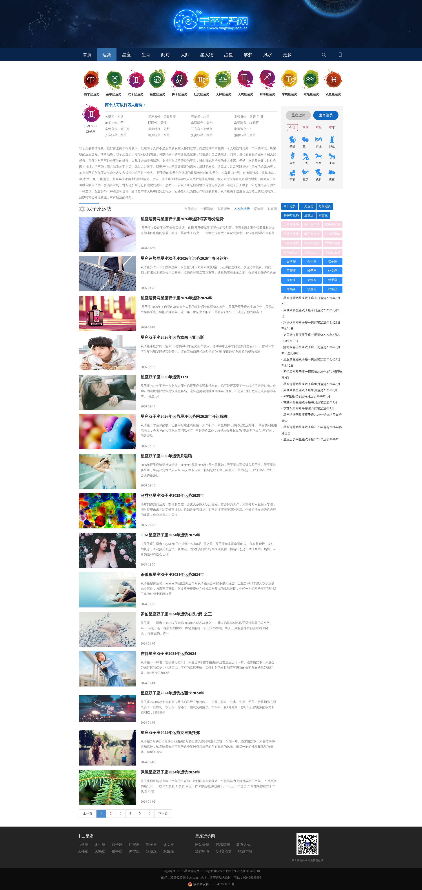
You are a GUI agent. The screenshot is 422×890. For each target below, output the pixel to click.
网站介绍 (202, 845)
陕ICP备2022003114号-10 (243, 871)
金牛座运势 (312, 224)
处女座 (332, 270)
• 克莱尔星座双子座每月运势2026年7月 (307, 408)
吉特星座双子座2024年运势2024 (168, 653)
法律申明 (202, 851)
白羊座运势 (291, 224)
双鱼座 (332, 289)
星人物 (206, 54)
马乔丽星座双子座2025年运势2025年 (172, 495)
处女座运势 (332, 234)
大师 (185, 54)
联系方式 (243, 845)
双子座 (332, 261)
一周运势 (207, 209)
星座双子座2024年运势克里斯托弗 (170, 732)
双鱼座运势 (332, 252)
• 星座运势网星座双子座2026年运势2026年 (310, 439)
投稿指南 (223, 845)
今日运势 (190, 209)
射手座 (332, 280)
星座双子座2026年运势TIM (164, 377)
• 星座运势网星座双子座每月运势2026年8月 (310, 384)
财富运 (272, 209)
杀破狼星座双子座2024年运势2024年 (172, 574)
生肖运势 (326, 115)
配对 (165, 54)
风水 (267, 54)
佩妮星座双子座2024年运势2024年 (170, 772)
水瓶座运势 (312, 252)
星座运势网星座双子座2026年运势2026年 (176, 298)
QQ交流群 (224, 851)
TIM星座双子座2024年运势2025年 (170, 535)
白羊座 (291, 261)
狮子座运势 (312, 234)
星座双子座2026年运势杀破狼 (166, 456)
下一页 (163, 813)
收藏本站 (245, 851)
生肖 (146, 54)
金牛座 (311, 261)
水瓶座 (311, 289)
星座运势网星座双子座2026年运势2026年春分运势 (184, 258)
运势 (106, 54)
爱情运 (258, 209)
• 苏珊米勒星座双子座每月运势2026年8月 (309, 390)
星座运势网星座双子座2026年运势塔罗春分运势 (182, 219)
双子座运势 (332, 224)
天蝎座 (311, 280)
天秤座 (291, 280)
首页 (87, 54)
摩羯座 (291, 289)
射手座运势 (332, 243)
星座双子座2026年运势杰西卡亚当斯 (172, 337)
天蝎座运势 (312, 243)
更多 (287, 54)
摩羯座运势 (291, 252)
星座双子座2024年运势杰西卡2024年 (172, 693)
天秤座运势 (291, 243)
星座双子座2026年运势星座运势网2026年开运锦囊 (184, 416)
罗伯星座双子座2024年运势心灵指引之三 (176, 614)
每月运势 (224, 209)
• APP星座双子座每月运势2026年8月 (305, 396)
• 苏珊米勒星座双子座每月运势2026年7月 (309, 402)
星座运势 (298, 115)
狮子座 (311, 270)
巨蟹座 (291, 270)
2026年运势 (242, 209)
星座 (126, 54)
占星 (228, 54)
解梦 (248, 54)
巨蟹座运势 (291, 234)
